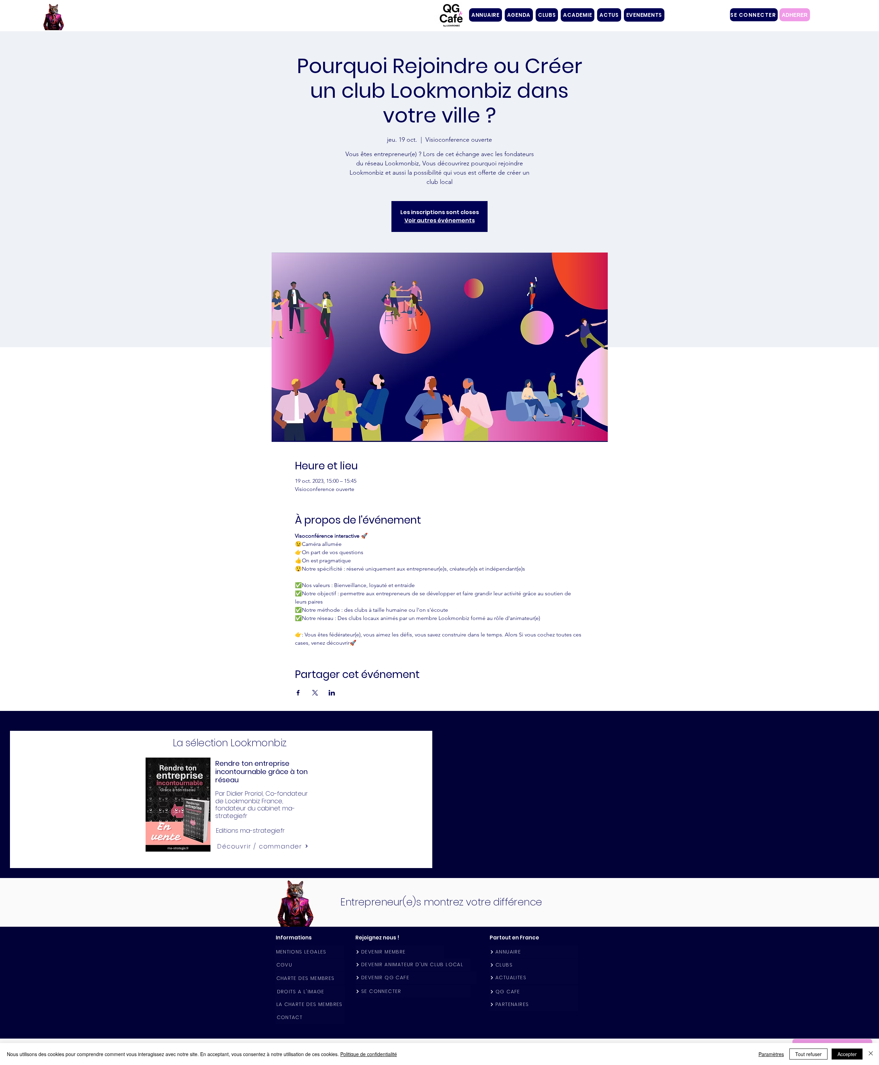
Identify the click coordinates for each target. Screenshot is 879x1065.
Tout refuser (808, 1054)
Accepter (847, 1054)
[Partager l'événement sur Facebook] (298, 692)
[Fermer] (871, 1054)
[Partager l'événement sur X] (315, 692)
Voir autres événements (439, 220)
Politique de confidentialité (368, 1054)
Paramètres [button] (771, 1054)
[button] (547, 15)
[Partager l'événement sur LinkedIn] (332, 692)
